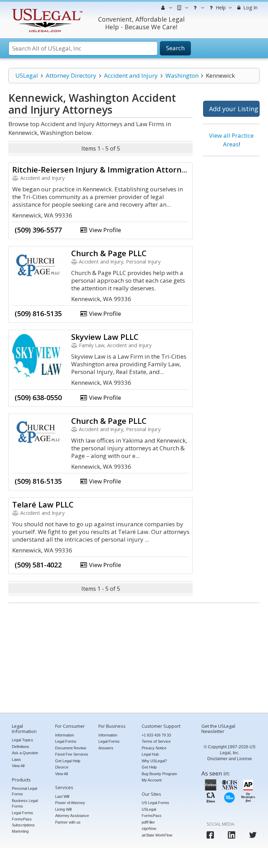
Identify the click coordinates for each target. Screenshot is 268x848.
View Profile (104, 230)
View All (18, 766)
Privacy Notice (154, 748)
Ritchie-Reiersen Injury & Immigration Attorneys (103, 169)
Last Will (62, 796)
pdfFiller (148, 822)
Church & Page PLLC (109, 253)
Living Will (63, 809)
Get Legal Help (67, 761)
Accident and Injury (131, 75)
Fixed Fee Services (71, 754)
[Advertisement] (231, 267)
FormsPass (152, 815)
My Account (152, 780)
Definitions (20, 746)
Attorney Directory (71, 75)
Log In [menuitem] (250, 7)
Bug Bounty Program (159, 774)
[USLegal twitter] (252, 835)
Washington (182, 75)
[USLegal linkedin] (231, 835)
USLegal (26, 75)
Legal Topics (22, 740)
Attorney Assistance (72, 815)
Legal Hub (150, 754)
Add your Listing (233, 109)
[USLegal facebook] (210, 835)
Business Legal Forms (25, 804)
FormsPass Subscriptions (23, 822)
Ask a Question (25, 753)
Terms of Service (156, 741)
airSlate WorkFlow (157, 835)
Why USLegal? (154, 761)
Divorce (61, 767)
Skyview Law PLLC (105, 336)
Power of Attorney (70, 803)
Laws (16, 759)
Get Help (149, 767)
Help (220, 7)
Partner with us (68, 822)
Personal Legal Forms (24, 791)
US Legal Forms (155, 803)
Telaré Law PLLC (43, 504)
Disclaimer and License (229, 758)
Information (64, 735)
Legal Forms (22, 813)
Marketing (20, 831)
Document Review (70, 748)
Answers (105, 748)
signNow (149, 828)
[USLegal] (46, 10)
